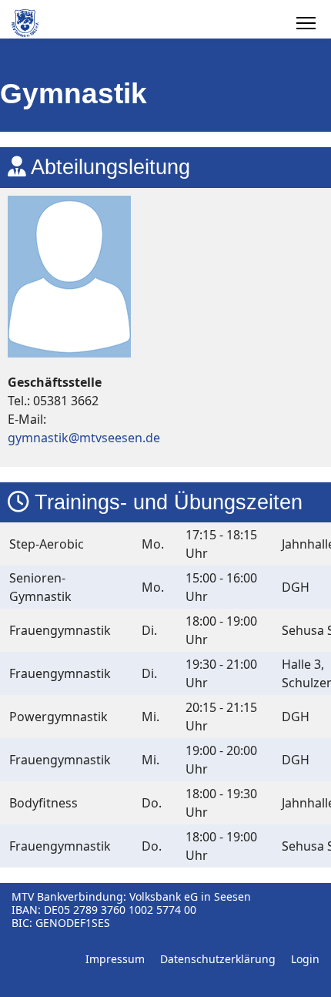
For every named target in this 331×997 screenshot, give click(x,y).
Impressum (115, 959)
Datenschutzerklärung (218, 959)
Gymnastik (73, 93)
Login (305, 959)
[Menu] (306, 23)
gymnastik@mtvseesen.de (84, 437)
